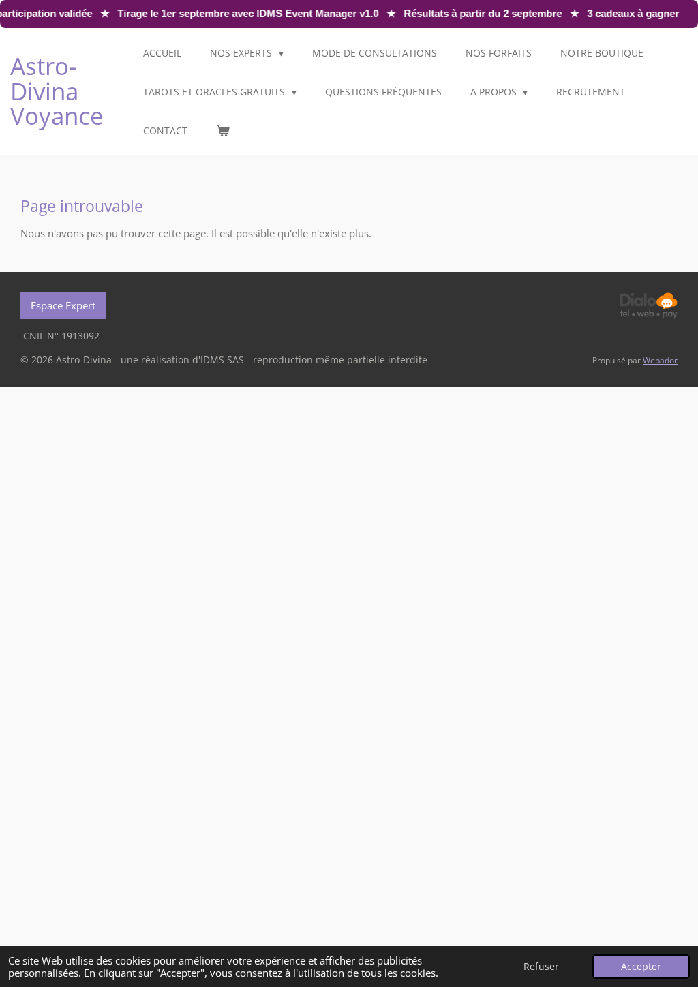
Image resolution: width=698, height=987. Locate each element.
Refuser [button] (541, 966)
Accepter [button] (641, 966)
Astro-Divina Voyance (57, 91)
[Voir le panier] (223, 130)
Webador (660, 360)
